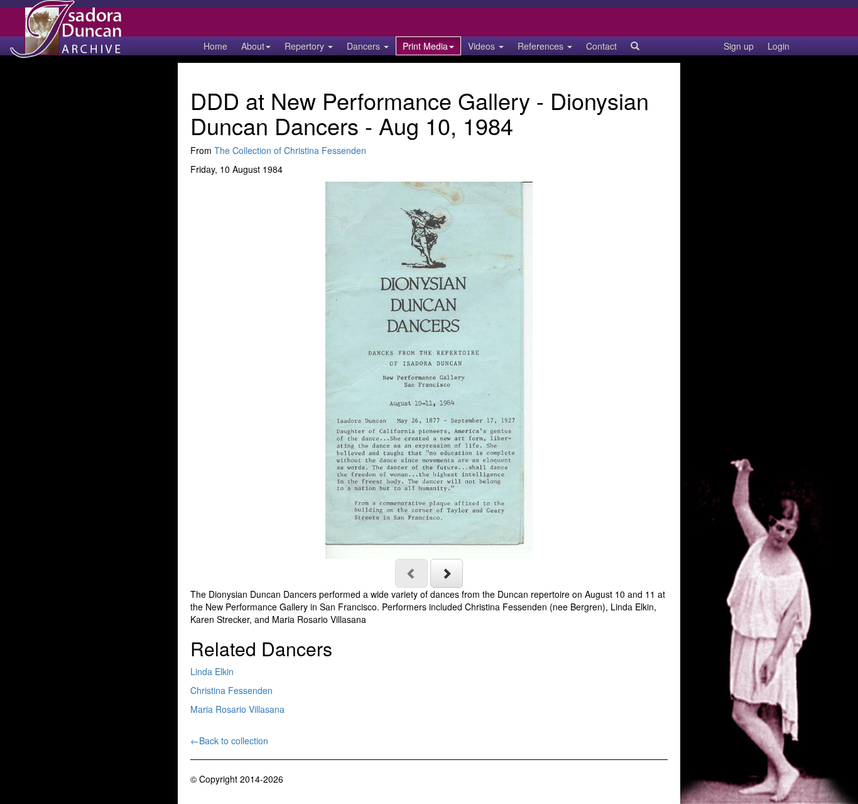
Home (215, 46)
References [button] (542, 46)
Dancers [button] (365, 46)
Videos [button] (482, 46)
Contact (601, 46)
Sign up (739, 46)
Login (779, 46)
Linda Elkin (212, 671)
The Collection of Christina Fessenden (290, 150)
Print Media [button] (425, 46)
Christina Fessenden (231, 690)
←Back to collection (229, 740)
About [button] (252, 46)
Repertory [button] (306, 46)
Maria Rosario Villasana (237, 709)
